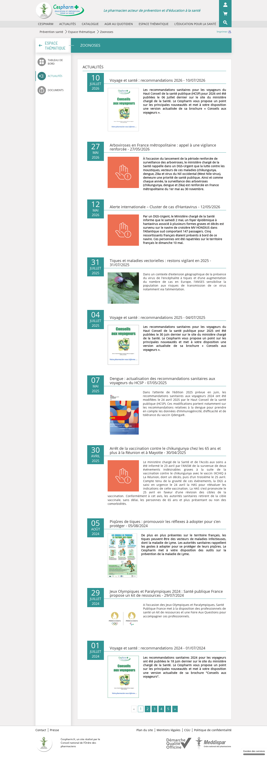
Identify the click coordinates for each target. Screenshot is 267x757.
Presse (54, 730)
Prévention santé (51, 32)
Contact (40, 730)
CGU (187, 730)
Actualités (67, 24)
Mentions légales (168, 730)
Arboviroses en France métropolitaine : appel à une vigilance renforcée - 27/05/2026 (163, 147)
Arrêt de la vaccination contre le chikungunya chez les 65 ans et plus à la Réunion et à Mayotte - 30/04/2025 (165, 450)
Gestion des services (254, 751)
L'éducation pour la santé (195, 24)
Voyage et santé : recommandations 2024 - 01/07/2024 (157, 647)
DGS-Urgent (185, 166)
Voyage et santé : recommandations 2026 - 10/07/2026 (157, 80)
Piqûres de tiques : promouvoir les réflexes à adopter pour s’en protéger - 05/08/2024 (165, 523)
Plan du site (144, 730)
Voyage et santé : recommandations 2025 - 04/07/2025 (157, 317)
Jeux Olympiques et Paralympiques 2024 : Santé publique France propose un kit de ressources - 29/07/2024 (166, 593)
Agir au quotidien (119, 24)
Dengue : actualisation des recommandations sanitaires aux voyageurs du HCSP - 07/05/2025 (162, 380)
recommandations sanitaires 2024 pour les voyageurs (187, 657)
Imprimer (222, 31)
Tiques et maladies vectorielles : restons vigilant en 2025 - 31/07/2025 (160, 262)
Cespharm (45, 24)
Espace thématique (154, 24)
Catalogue (90, 24)
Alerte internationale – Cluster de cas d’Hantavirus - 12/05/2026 (165, 206)
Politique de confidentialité (213, 730)
